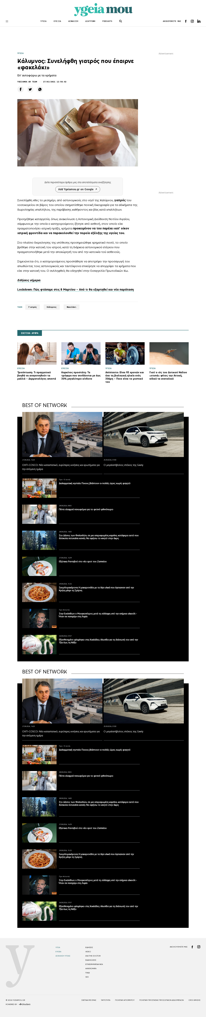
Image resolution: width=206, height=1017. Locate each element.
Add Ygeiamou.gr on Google (75, 189)
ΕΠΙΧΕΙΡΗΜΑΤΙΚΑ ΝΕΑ (94, 964)
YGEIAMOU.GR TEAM (27, 81)
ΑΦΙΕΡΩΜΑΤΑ (90, 968)
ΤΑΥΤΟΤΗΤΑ (105, 1000)
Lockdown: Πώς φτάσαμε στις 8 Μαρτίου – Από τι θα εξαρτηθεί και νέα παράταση (75, 289)
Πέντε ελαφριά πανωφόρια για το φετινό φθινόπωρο (86, 509)
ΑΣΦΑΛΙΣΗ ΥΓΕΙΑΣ (62, 956)
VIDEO (88, 951)
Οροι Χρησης (194, 1000)
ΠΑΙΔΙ (87, 973)
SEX (87, 977)
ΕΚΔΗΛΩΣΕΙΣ (90, 960)
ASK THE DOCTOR (92, 956)
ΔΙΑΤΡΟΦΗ (90, 21)
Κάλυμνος (52, 307)
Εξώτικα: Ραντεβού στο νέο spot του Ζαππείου (83, 561)
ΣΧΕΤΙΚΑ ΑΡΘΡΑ (29, 333)
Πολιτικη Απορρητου (125, 1000)
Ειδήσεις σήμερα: (29, 280)
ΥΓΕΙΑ (43, 21)
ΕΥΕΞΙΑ (57, 21)
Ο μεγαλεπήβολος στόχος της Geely (123, 465)
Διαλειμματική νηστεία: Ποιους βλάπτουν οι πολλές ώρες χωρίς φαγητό (94, 483)
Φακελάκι (71, 307)
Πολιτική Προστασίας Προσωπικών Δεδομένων (161, 1000)
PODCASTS (107, 21)
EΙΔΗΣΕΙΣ (89, 947)
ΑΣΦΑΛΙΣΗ (73, 21)
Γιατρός (32, 307)
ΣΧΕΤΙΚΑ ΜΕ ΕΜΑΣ (88, 1000)
